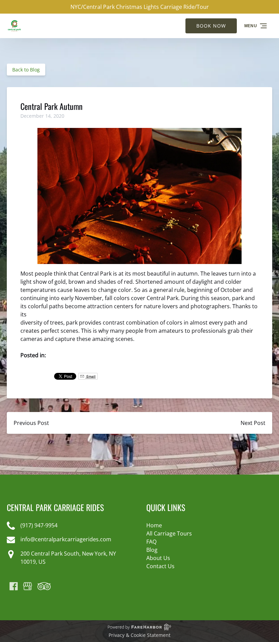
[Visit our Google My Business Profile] (27, 586)
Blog (152, 550)
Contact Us (160, 566)
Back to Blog (26, 69)
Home (154, 525)
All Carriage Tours (169, 533)
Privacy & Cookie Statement (139, 635)
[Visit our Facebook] (14, 586)
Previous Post (31, 423)
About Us (158, 558)
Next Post (253, 423)
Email (90, 376)
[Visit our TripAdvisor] (44, 586)
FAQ (151, 541)
